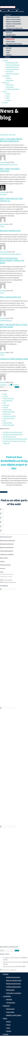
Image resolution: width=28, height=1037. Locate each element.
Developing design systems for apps (13, 434)
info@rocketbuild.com (10, 582)
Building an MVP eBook (14, 43)
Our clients (6, 405)
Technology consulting (14, 28)
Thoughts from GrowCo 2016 (14, 359)
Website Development (6, 547)
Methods (9, 32)
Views (4, 420)
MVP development (7, 400)
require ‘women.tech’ (10, 230)
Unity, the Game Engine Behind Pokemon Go (11, 140)
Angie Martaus (4, 252)
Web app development (13, 19)
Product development (13, 23)
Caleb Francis (3, 162)
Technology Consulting (6, 554)
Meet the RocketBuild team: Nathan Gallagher (15, 439)
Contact (7, 57)
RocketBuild (3, 224)
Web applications (7, 423)
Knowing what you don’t (9, 436)
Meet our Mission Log (10, 297)
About (7, 46)
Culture (2, 194)
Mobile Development (13, 17)
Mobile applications (10, 134)
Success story (7, 414)
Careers (9, 54)
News (5, 194)
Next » (17, 384)
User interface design (9, 418)
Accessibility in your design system (12, 432)
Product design (7, 409)
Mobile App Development (7, 540)
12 (14, 384)
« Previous (3, 384)
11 (12, 384)
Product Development (6, 551)
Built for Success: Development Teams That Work (12, 260)
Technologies (11, 35)
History (9, 48)
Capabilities (9, 30)
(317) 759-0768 (8, 580)
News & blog (10, 39)
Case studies (10, 41)
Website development (13, 21)
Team (8, 52)
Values (8, 50)
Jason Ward (3, 192)
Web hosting (10, 26)
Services (7, 15)
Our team (9, 320)
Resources (8, 37)
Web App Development (6, 544)
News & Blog (4, 558)
